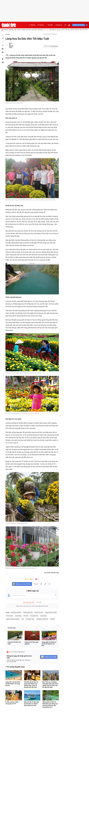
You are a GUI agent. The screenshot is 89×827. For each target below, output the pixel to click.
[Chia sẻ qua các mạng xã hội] (49, 584)
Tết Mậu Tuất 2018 (42, 619)
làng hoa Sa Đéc (16, 612)
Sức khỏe (82, 29)
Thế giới (23, 29)
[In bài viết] (2, 62)
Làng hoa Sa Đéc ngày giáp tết (31, 643)
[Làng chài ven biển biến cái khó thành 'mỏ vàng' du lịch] (13, 675)
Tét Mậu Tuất (30, 619)
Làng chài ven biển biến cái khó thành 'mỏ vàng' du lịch (12, 683)
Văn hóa (58, 29)
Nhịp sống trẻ (52, 29)
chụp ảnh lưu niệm (51, 612)
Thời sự (19, 29)
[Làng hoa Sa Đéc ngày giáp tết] (32, 635)
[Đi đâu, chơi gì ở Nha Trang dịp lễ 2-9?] (13, 695)
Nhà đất (77, 29)
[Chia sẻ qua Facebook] (41, 584)
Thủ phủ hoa (34, 616)
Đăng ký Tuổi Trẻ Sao (78, 25)
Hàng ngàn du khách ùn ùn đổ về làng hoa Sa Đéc (49, 643)
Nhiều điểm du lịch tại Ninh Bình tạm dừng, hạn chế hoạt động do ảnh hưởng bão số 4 (50, 704)
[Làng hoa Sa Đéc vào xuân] (15, 635)
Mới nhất (6, 29)
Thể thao (67, 29)
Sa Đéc (52, 619)
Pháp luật (28, 29)
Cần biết (50, 25)
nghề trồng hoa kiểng (12, 619)
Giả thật (87, 29)
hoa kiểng (18, 616)
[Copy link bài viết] (45, 584)
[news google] (51, 46)
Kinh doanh (34, 29)
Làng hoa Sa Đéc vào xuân (14, 643)
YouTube (41, 25)
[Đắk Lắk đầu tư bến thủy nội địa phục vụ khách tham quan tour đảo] (32, 695)
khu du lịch (9, 616)
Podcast (33, 25)
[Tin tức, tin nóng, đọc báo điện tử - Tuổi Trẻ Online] (8, 25)
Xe (43, 29)
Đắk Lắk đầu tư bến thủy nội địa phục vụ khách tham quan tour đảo (31, 703)
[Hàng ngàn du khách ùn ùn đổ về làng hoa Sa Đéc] (49, 635)
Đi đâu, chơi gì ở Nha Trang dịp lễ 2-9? (11, 703)
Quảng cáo (59, 25)
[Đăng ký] (48, 657)
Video (15, 29)
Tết (22, 619)
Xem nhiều (11, 29)
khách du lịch (39, 612)
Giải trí (62, 29)
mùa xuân (43, 616)
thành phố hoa (27, 612)
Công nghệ (40, 29)
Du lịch (46, 29)
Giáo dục (72, 29)
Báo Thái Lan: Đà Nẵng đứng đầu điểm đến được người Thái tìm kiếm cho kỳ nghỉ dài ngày (50, 684)
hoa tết (26, 616)
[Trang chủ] (2, 29)
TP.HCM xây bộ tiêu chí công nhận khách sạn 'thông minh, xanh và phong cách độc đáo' (31, 684)
